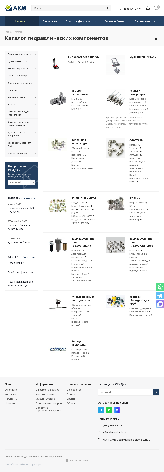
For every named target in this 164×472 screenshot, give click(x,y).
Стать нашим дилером (49, 403)
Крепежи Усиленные (140, 315)
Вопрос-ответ (75, 389)
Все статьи (29, 257)
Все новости (28, 198)
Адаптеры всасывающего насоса (137, 161)
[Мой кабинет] (148, 8)
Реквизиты (11, 398)
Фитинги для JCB (80, 222)
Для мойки (89, 219)
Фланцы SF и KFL (138, 209)
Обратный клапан (81, 148)
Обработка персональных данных (49, 409)
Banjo (133, 174)
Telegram (101, 410)
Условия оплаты (45, 394)
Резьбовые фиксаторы (20, 272)
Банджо (76, 219)
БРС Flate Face (79, 105)
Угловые (135, 148)
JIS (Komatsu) (78, 216)
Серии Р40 (74, 61)
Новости (10, 403)
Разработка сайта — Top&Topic (23, 464)
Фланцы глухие (138, 212)
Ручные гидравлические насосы (79, 321)
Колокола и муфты (81, 260)
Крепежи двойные (139, 311)
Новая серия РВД (17, 262)
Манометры (78, 250)
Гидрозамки (78, 158)
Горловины (77, 263)
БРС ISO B (76, 98)
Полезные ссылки (79, 384)
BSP (74, 209)
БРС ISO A (76, 108)
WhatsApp (109, 410)
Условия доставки (46, 398)
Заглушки (135, 154)
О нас (8, 384)
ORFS (90, 216)
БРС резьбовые (80, 102)
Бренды (71, 398)
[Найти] (107, 8)
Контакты (10, 394)
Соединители (79, 202)
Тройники (135, 151)
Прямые (134, 144)
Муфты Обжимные (81, 206)
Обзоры (71, 403)
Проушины (135, 250)
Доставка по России (19, 242)
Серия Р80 (88, 61)
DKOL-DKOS (87, 209)
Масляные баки (80, 273)
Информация (44, 384)
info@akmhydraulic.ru (114, 432)
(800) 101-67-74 (132, 8)
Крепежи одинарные (140, 308)
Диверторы (136, 112)
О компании (11, 389)
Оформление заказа (47, 389)
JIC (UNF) (76, 212)
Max (117, 410)
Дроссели (77, 161)
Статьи (71, 394)
